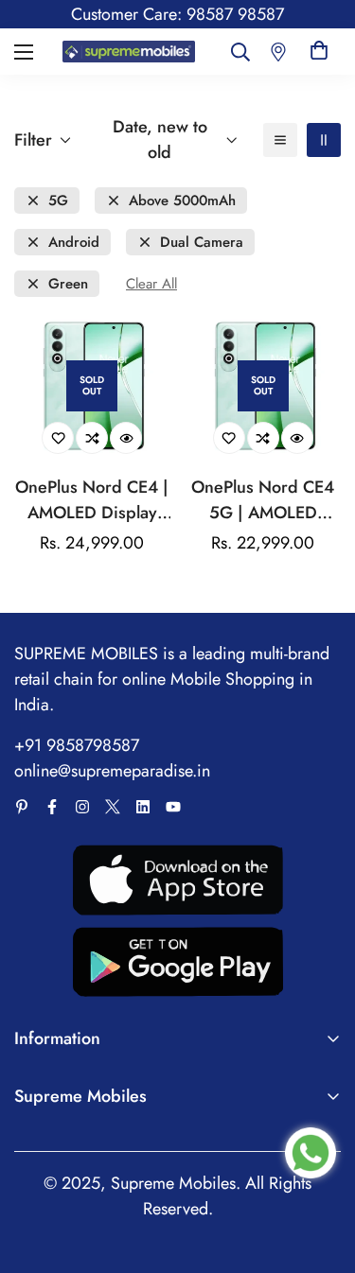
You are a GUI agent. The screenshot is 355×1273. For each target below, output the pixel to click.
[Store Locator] (278, 51)
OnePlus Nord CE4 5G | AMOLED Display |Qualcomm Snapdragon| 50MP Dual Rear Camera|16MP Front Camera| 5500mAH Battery (263, 500)
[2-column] (324, 140)
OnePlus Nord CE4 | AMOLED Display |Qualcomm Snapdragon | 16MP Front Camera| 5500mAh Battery (92, 500)
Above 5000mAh (182, 201)
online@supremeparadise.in (112, 771)
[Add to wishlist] (58, 438)
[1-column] (280, 140)
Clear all (151, 284)
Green (68, 284)
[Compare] (92, 438)
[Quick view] (126, 438)
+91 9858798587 (76, 745)
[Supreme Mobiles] (129, 52)
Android (73, 242)
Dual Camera (201, 242)
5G (58, 201)
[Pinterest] (21, 806)
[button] (319, 51)
